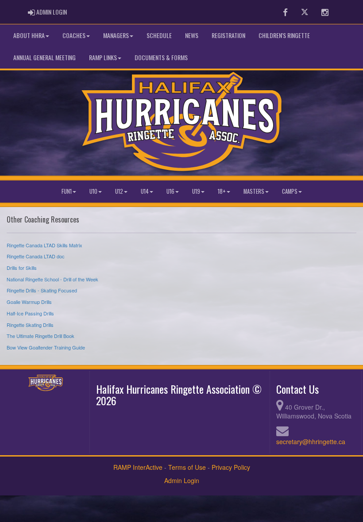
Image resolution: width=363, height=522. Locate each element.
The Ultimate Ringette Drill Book (40, 335)
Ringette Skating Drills (30, 324)
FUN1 (67, 191)
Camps (289, 191)
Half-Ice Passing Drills (30, 313)
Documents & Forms (161, 57)
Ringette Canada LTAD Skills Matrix (44, 245)
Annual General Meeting (44, 57)
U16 (170, 191)
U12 (119, 191)
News (191, 35)
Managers (116, 35)
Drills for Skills (22, 267)
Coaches (73, 35)
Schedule (159, 35)
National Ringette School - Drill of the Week (52, 279)
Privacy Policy (231, 467)
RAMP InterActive (137, 467)
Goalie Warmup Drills (29, 301)
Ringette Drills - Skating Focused (42, 290)
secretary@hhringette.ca (310, 441)
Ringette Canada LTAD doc (36, 256)
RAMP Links (103, 57)
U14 (145, 191)
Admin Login (181, 480)
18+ (222, 191)
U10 (93, 191)
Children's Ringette (284, 35)
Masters (253, 191)
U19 (196, 191)
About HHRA (29, 35)
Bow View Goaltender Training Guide (46, 347)
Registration (228, 35)
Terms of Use (187, 467)
